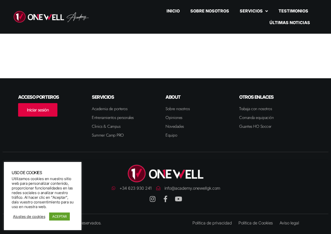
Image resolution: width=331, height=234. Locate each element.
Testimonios (293, 10)
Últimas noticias (289, 22)
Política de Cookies (255, 222)
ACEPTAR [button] (59, 216)
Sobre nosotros (209, 10)
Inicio (173, 10)
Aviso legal (289, 222)
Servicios (251, 10)
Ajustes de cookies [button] (29, 216)
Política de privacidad (212, 222)
